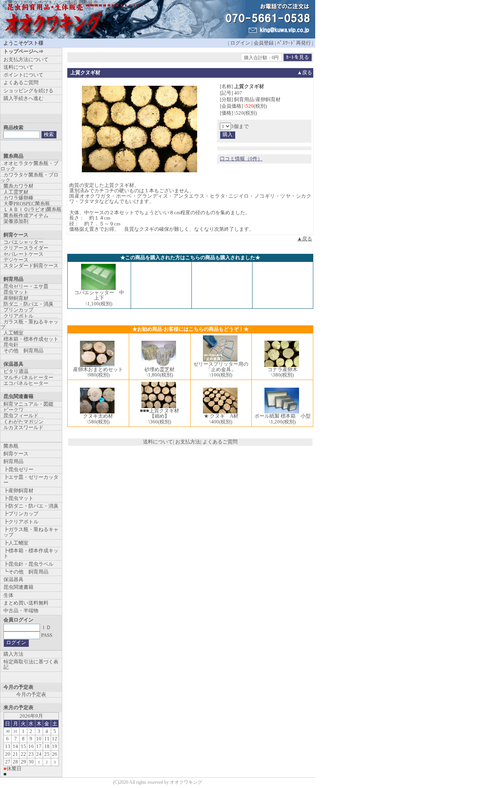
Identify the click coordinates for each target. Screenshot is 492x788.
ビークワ (13, 410)
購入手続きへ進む (23, 98)
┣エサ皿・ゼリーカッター (30, 479)
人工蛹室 (13, 333)
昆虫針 (10, 345)
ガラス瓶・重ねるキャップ (29, 324)
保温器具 (13, 579)
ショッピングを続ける (28, 90)
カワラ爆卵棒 (18, 198)
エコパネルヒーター (25, 383)
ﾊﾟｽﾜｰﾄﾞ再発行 (294, 43)
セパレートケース (23, 254)
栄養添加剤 (15, 221)
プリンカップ (18, 310)
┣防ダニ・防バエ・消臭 (30, 506)
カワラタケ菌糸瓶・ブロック (29, 177)
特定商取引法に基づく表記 (30, 664)
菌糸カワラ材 (18, 186)
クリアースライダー (25, 248)
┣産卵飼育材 (18, 490)
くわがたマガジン (23, 422)
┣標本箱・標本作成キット (30, 553)
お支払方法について (25, 59)
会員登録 (264, 43)
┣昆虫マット (18, 498)
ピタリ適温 (15, 371)
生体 (8, 595)
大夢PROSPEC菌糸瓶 (26, 204)
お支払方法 (187, 442)
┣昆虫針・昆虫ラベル (28, 564)
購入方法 (13, 654)
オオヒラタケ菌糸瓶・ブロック (29, 166)
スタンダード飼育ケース (30, 265)
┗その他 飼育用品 (25, 572)
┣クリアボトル (20, 522)
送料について (158, 442)
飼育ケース (15, 453)
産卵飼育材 (15, 298)
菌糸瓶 (10, 446)
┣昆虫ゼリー (18, 469)
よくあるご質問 (220, 442)
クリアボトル (18, 316)
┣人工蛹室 (15, 543)
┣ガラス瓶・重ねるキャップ (30, 532)
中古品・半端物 (20, 610)
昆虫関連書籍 (18, 587)
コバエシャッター (23, 242)
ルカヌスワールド (23, 427)
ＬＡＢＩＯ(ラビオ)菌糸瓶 (32, 209)
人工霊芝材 (15, 192)
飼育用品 (13, 461)
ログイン (240, 43)
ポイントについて (23, 75)
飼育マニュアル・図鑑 (28, 404)
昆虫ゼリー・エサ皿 (25, 286)
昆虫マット (15, 292)
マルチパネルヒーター (28, 377)
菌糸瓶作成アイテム (25, 215)
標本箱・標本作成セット (30, 339)
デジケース (15, 260)
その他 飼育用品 (23, 350)
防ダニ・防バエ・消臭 (28, 304)
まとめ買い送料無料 (25, 603)
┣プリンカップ (20, 513)
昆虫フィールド (20, 415)
